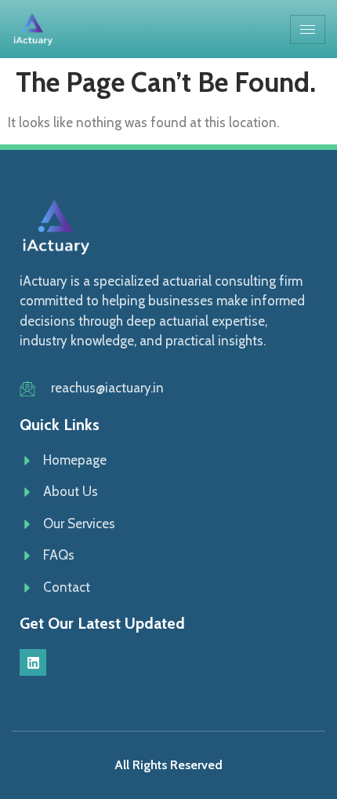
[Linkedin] (33, 662)
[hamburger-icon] (307, 29)
